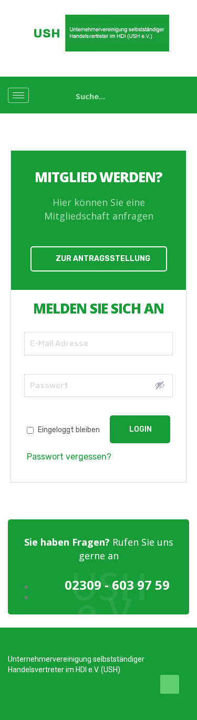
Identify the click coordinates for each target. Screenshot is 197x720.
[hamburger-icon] (18, 95)
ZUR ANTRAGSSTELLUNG (103, 258)
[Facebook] (169, 684)
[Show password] (159, 385)
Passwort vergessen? (69, 457)
